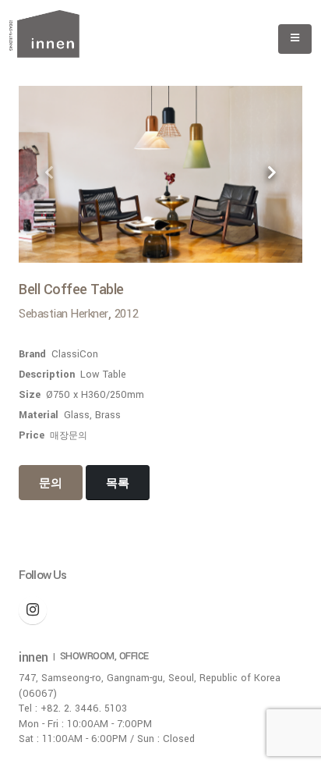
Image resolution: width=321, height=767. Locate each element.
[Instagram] (33, 610)
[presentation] (50, 174)
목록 (117, 483)
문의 (50, 483)
